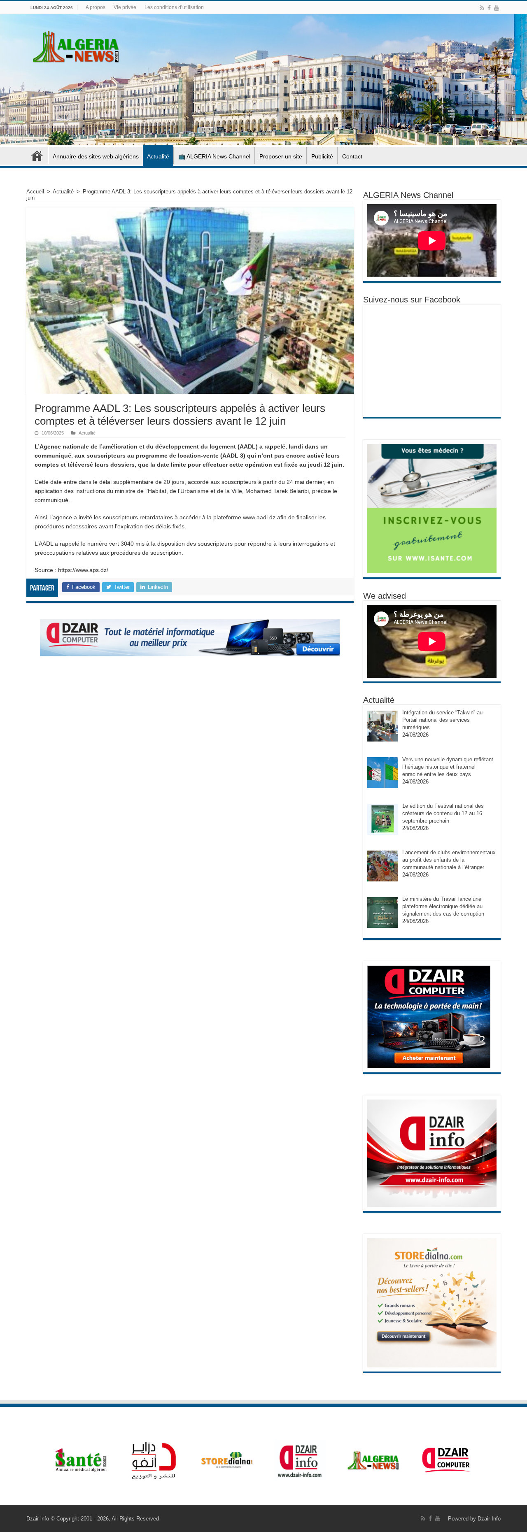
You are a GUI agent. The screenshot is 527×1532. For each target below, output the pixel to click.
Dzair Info (489, 1519)
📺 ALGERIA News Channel (214, 156)
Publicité (322, 156)
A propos (95, 7)
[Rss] (482, 8)
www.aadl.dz (259, 517)
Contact (352, 156)
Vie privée (125, 7)
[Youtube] (496, 8)
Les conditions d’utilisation (174, 7)
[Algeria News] (76, 45)
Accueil (37, 155)
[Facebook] (489, 8)
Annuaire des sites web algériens (96, 156)
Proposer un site (280, 156)
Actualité (158, 156)
